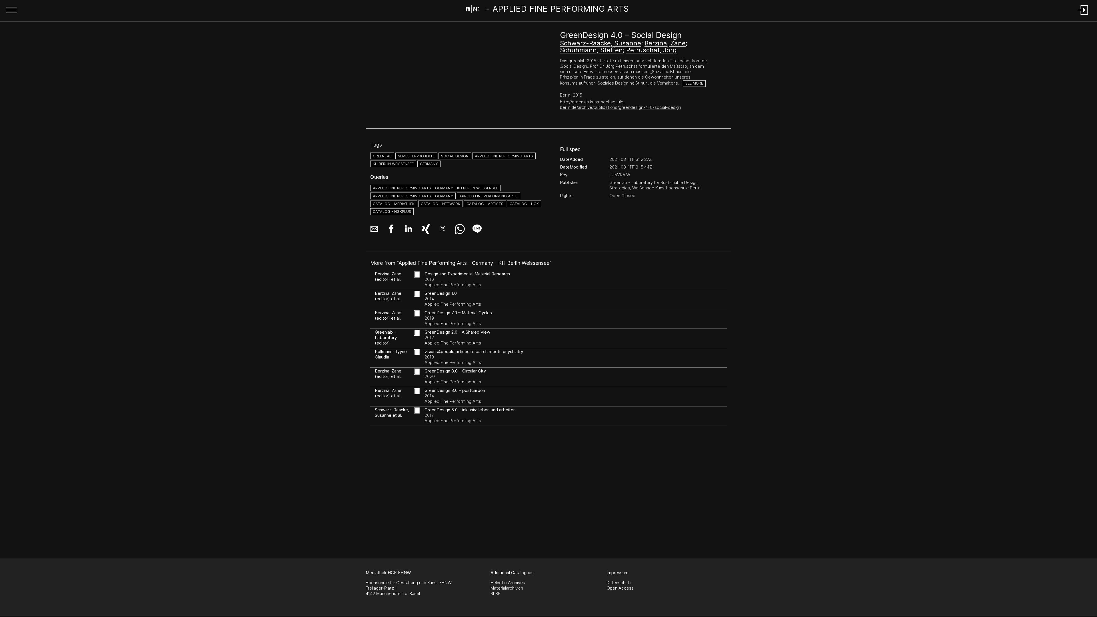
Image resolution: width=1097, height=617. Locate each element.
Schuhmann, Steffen (591, 50)
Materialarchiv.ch (507, 588)
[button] (11, 10)
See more (694, 83)
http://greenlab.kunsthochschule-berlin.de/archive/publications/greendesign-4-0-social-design (620, 104)
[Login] (1083, 15)
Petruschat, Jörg (651, 50)
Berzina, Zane (665, 43)
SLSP (496, 593)
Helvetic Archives (508, 582)
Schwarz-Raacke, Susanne (600, 43)
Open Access (620, 588)
